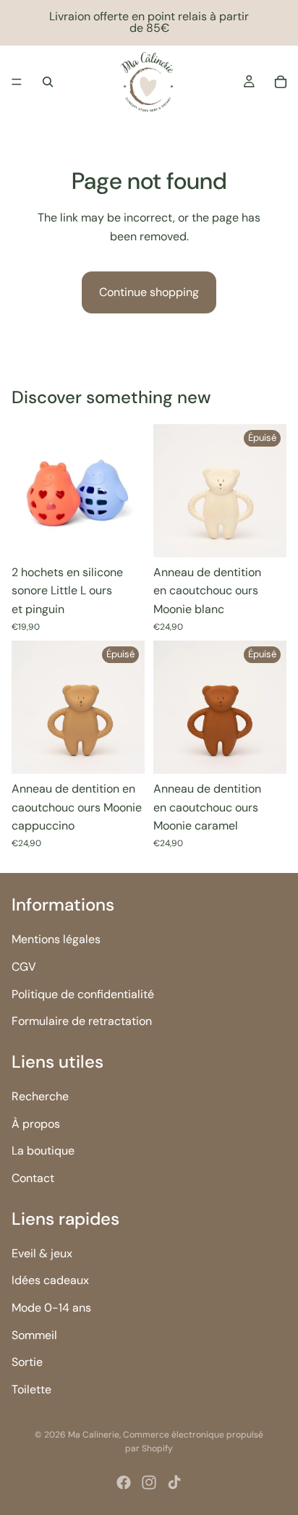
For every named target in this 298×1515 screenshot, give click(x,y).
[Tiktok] (174, 1482)
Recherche (40, 1096)
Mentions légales (56, 939)
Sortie (27, 1362)
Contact (33, 1178)
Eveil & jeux (42, 1253)
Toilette (31, 1389)
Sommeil (34, 1334)
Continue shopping (149, 292)
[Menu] (16, 81)
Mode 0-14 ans (51, 1307)
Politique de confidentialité (83, 993)
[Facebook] (123, 1482)
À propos (36, 1123)
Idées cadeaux (50, 1280)
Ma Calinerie (93, 1434)
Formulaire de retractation (82, 1021)
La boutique (43, 1150)
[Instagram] (149, 1482)
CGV (24, 966)
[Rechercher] (48, 82)
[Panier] (281, 82)
